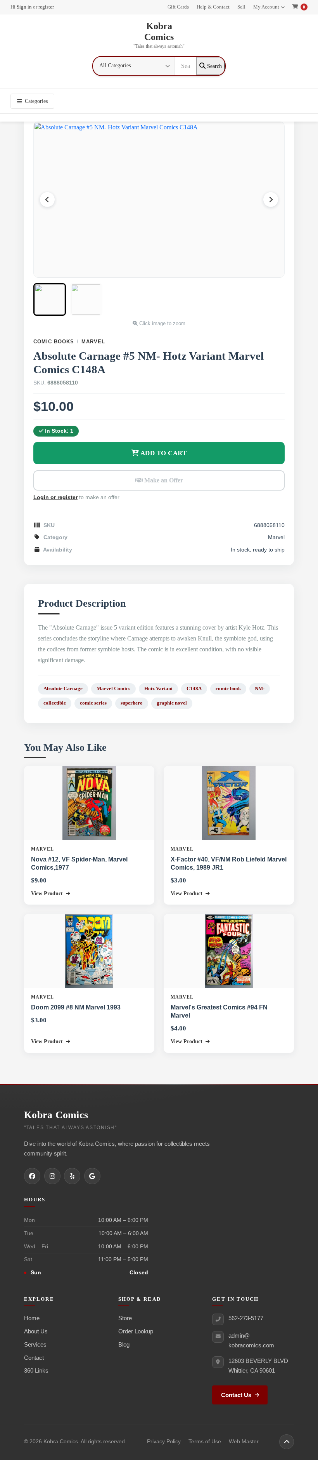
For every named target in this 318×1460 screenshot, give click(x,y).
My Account (266, 7)
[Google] (92, 1176)
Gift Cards (178, 7)
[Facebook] (32, 1176)
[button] (49, 299)
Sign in (24, 7)
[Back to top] (286, 1441)
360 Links (36, 1370)
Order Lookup (135, 1331)
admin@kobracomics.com (251, 1340)
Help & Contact (213, 7)
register (46, 7)
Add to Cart (163, 453)
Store (125, 1318)
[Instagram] (52, 1176)
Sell (241, 7)
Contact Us (236, 1395)
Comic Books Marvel (69, 342)
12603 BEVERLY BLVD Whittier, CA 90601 (258, 1365)
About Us (36, 1331)
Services (35, 1344)
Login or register (55, 497)
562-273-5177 (245, 1318)
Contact (34, 1357)
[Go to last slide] (47, 199)
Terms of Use (204, 1441)
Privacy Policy (164, 1441)
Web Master (244, 1441)
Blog (124, 1344)
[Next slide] (270, 199)
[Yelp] (72, 1176)
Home (32, 1318)
